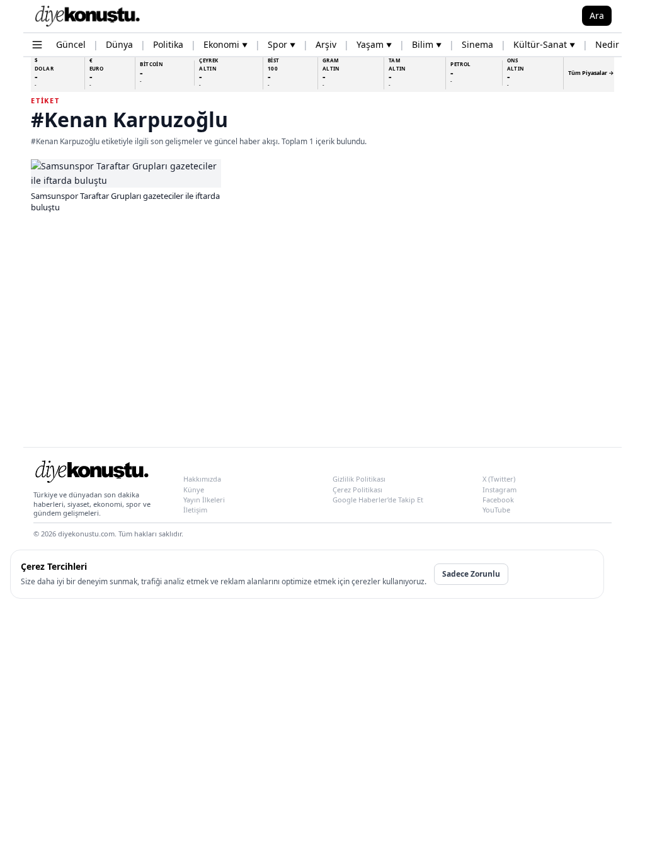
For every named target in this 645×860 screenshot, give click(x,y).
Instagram (499, 489)
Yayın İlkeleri (204, 499)
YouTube (496, 509)
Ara (597, 15)
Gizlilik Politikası (359, 479)
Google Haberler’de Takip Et (378, 499)
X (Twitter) (498, 479)
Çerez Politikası (357, 489)
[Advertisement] (322, 339)
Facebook (498, 499)
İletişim (195, 509)
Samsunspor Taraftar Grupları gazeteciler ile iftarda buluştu (125, 201)
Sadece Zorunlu (471, 574)
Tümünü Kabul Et (553, 574)
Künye (193, 489)
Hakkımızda (202, 479)
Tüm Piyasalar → (591, 73)
